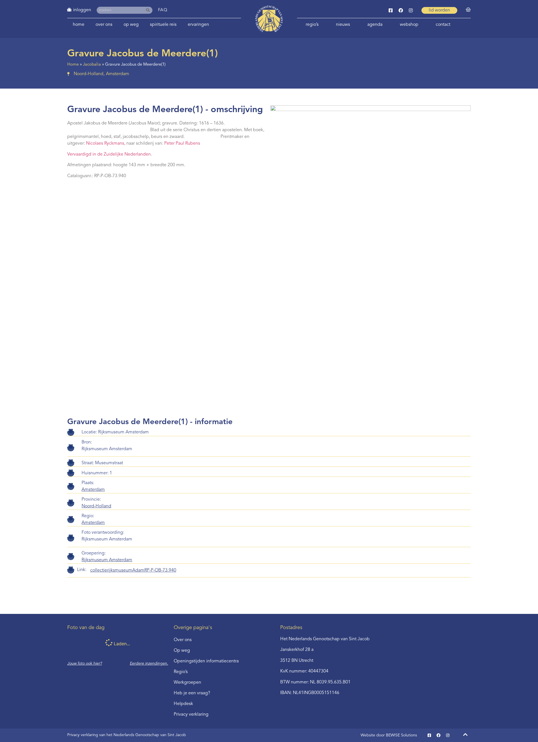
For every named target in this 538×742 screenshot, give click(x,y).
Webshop (409, 24)
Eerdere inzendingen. (149, 663)
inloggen (82, 10)
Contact (443, 24)
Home (78, 24)
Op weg (131, 24)
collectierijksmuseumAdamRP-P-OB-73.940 (133, 570)
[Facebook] (400, 10)
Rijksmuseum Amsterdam (107, 560)
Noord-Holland (96, 506)
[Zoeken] (148, 10)
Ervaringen (198, 24)
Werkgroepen (187, 682)
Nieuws (343, 24)
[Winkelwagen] (468, 9)
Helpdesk (183, 704)
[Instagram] (411, 10)
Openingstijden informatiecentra (206, 661)
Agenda (374, 24)
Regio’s (312, 24)
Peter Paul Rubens (182, 143)
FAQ (163, 10)
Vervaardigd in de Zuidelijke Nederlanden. (109, 154)
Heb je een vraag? (192, 693)
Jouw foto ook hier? (84, 663)
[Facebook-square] (390, 10)
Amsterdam (93, 489)
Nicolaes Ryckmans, (106, 143)
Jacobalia (92, 65)
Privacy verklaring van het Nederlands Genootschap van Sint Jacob (126, 735)
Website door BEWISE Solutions (389, 735)
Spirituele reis (163, 24)
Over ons (104, 24)
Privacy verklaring (191, 714)
